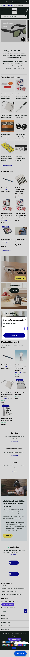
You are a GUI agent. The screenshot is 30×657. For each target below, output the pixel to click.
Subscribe (14, 335)
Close (25, 319)
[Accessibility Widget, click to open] (26, 328)
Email (5, 326)
